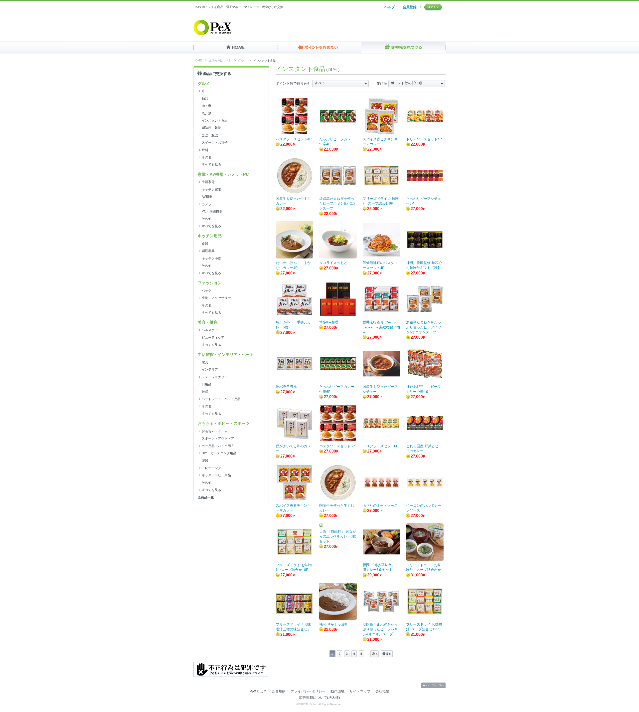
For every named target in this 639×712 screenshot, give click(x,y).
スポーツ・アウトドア (218, 438)
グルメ (242, 60)
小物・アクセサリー (216, 298)
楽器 (205, 461)
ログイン (433, 7)
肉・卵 (206, 106)
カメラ (206, 204)
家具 (205, 362)
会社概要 (382, 691)
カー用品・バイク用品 (218, 446)
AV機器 (207, 197)
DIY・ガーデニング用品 (219, 453)
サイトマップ (359, 691)
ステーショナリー (215, 377)
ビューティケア (213, 337)
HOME (235, 47)
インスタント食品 (215, 120)
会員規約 (279, 691)
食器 (205, 243)
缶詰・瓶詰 (210, 135)
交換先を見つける (403, 47)
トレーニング (211, 468)
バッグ (206, 290)
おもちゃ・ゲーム (215, 431)
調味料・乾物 (211, 128)
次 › (374, 654)
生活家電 (208, 182)
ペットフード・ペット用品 (221, 399)
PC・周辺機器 (212, 211)
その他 (206, 157)
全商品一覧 (206, 497)
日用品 (206, 384)
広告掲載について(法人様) (319, 698)
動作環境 (337, 691)
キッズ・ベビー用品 (216, 475)
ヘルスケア (210, 330)
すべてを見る (211, 164)
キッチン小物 (211, 258)
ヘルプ (389, 7)
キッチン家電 (211, 189)
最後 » (386, 654)
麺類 (205, 98)
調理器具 (208, 251)
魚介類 (206, 113)
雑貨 (205, 392)
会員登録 (410, 7)
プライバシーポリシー (308, 691)
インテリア (210, 369)
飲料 (205, 150)
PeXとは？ (258, 691)
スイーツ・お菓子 (215, 142)
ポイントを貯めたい (320, 47)
